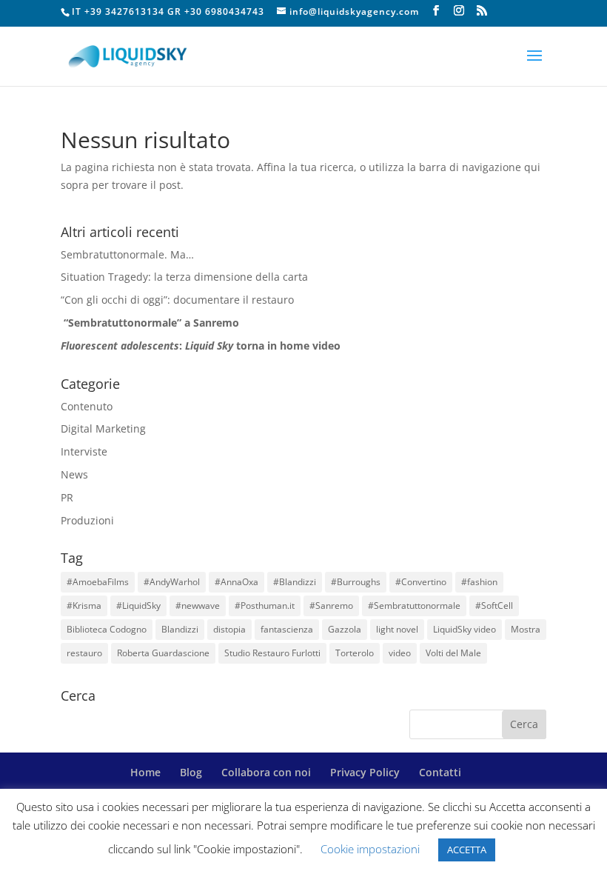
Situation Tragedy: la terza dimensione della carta (184, 277)
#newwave (197, 605)
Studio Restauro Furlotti (272, 653)
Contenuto (87, 406)
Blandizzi (179, 629)
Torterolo (354, 653)
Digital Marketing (103, 428)
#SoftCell (494, 605)
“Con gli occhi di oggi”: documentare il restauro (177, 300)
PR (67, 497)
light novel (397, 629)
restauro (84, 653)
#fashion (479, 582)
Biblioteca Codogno (107, 629)
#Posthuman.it (265, 605)
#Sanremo (331, 605)
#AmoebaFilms (98, 582)
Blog (191, 772)
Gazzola (344, 629)
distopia (229, 629)
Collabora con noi (266, 772)
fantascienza (287, 629)
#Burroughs (355, 582)
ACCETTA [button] (466, 849)
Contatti (440, 772)
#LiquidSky (138, 605)
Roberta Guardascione (163, 653)
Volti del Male (453, 653)
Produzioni (87, 520)
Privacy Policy (365, 772)
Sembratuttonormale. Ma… (127, 254)
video (400, 653)
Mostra (525, 629)
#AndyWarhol (172, 582)
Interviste (84, 451)
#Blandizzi (294, 582)
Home (145, 772)
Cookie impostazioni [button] (370, 848)
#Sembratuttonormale (414, 605)
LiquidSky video (464, 629)
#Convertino (420, 582)
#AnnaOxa (236, 582)
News (74, 474)
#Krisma (84, 605)
